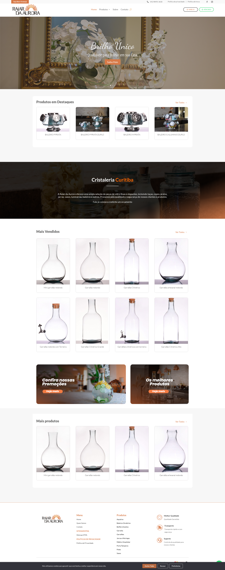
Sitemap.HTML (82, 535)
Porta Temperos (122, 546)
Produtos (103, 10)
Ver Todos (179, 102)
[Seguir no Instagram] (212, 2)
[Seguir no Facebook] (207, 2)
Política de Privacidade (85, 543)
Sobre (115, 10)
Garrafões (120, 534)
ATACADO (207, 9)
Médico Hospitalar (123, 542)
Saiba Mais (112, 62)
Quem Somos (81, 523)
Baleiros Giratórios (124, 523)
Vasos (119, 553)
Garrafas (120, 531)
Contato (124, 10)
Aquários (120, 519)
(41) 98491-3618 (156, 2)
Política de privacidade (176, 2)
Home (94, 10)
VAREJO (191, 9)
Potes (119, 550)
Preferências (176, 566)
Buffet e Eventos (123, 527)
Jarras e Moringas (123, 538)
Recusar (163, 566)
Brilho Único (112, 45)
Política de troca (193, 2)
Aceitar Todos (149, 566)
